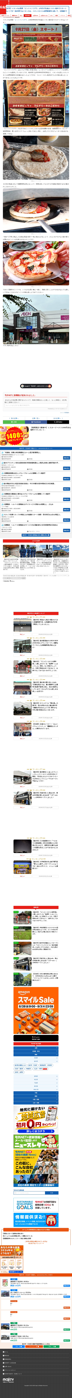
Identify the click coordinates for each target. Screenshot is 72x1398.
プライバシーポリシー (10, 1370)
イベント (62, 15)
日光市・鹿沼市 (19, 1068)
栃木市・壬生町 (32, 1065)
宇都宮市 (28, 1068)
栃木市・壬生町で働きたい (29, 448)
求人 (21, 15)
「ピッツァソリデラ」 (20, 20)
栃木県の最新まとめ (20, 1065)
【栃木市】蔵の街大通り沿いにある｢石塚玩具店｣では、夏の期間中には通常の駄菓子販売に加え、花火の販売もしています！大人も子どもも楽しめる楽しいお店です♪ (45, 687)
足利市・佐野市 (19, 1072)
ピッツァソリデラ (16, 578)
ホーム (6, 1352)
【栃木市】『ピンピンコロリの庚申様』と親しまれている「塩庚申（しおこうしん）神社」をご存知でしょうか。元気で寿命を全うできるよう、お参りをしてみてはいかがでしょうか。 (45, 666)
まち (51, 15)
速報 (69, 15)
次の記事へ (57, 418)
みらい (13, 581)
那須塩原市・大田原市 (46, 1065)
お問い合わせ (8, 1366)
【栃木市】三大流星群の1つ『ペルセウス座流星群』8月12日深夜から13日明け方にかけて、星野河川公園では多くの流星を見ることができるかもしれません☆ (45, 845)
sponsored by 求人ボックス (45, 448)
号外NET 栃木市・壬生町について (13, 1373)
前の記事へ (15, 418)
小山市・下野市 (40, 1068)
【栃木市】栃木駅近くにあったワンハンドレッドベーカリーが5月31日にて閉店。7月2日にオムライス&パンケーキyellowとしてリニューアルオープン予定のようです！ (45, 776)
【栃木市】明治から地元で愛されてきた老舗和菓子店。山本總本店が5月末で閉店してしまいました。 (45, 622)
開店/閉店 (27, 15)
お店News (35, 15)
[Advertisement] (36, 598)
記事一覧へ (36, 418)
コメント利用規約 (64, 412)
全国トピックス (5, 15)
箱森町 (23, 578)
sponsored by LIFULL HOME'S (44, 1275)
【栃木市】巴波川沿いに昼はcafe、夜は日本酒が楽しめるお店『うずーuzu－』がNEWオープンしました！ (45, 795)
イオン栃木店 (6, 578)
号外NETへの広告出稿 (10, 1363)
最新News (14, 15)
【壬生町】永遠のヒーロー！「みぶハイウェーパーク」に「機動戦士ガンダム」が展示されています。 (45, 726)
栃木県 (18, 17)
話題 (56, 15)
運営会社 (7, 1355)
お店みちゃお (44, 15)
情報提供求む (8, 1359)
